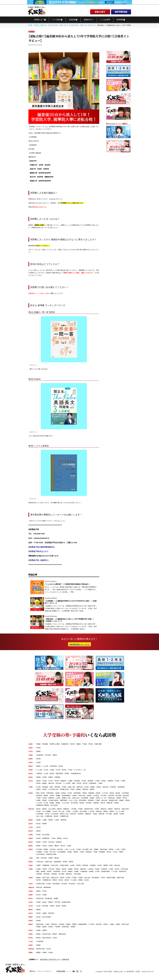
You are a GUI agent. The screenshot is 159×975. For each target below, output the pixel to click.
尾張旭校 (88, 852)
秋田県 (30, 759)
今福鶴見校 (83, 871)
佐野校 (67, 773)
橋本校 (110, 809)
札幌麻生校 (65, 744)
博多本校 (54, 924)
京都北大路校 (64, 865)
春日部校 (77, 780)
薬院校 (45, 926)
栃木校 (52, 773)
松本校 (38, 838)
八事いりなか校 (70, 849)
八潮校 (100, 783)
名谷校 (87, 880)
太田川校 (52, 849)
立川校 (70, 793)
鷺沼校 (116, 813)
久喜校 (117, 780)
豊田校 (111, 849)
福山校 (45, 902)
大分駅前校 (39, 941)
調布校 (89, 795)
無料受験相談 (121, 12)
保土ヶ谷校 (39, 816)
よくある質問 (105, 20)
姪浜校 (106, 924)
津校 (37, 858)
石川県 (30, 827)
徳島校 (38, 909)
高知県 (30, 921)
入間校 (123, 780)
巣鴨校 (58, 795)
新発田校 (63, 820)
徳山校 (58, 905)
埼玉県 (30, 781)
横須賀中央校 (89, 809)
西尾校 (76, 852)
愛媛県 (30, 917)
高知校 (38, 920)
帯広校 (91, 744)
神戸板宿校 (95, 877)
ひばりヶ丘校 (73, 800)
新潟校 (38, 820)
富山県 (30, 824)
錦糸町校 (39, 795)
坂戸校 (85, 783)
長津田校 (80, 813)
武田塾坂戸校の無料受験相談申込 (41, 547)
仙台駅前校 (39, 755)
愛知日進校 (103, 849)
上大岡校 (75, 811)
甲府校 (38, 834)
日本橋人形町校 (53, 800)
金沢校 (38, 827)
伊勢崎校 (57, 777)
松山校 (38, 917)
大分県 (30, 941)
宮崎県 (30, 945)
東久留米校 (74, 802)
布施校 (91, 871)
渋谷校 (45, 798)
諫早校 (55, 934)
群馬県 (30, 777)
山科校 (72, 865)
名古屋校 (39, 849)
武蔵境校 (96, 802)
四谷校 (112, 793)
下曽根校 (57, 926)
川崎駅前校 (48, 816)
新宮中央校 (125, 924)
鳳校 (37, 871)
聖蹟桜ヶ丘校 (66, 798)
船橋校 (93, 787)
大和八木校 (80, 883)
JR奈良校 (72, 883)
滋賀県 (30, 862)
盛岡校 (38, 751)
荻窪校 (118, 793)
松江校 (38, 894)
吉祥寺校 (111, 795)
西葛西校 (91, 793)
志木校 (84, 780)
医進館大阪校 (105, 871)
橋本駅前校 (47, 887)
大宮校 (45, 780)
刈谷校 (79, 849)
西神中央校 (120, 877)
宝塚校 (80, 877)
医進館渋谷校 (113, 800)
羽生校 (79, 783)
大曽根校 (39, 852)
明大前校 (118, 795)
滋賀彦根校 (57, 861)
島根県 (30, 895)
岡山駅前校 (48, 898)
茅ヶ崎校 (109, 813)
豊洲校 (58, 802)
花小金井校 (54, 805)
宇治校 (100, 865)
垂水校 (67, 880)
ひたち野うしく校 (79, 769)
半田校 (123, 849)
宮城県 (30, 755)
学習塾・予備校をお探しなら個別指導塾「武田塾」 (124, 971)
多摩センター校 (101, 798)
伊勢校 (51, 858)
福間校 (73, 926)
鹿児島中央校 (40, 948)
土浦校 (52, 769)
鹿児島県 (31, 949)
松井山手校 (54, 865)
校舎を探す (100, 12)
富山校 (38, 823)
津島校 (121, 852)
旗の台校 (104, 800)
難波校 (70, 871)
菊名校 (56, 816)
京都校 (38, 865)
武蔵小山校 (75, 798)
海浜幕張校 (121, 787)
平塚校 (80, 809)
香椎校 (68, 924)
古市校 (97, 871)
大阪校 (38, 869)
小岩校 (38, 798)
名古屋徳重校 (61, 852)
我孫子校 (85, 789)
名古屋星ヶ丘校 (87, 849)
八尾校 (111, 869)
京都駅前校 (46, 865)
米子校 (45, 891)
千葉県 (30, 787)
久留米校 (61, 924)
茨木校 (117, 869)
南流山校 (105, 787)
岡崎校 (46, 849)
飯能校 (45, 783)
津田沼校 (57, 787)
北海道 (30, 744)
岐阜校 (38, 842)
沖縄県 (30, 952)
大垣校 (45, 842)
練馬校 (46, 795)
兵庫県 (30, 878)
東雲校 (116, 802)
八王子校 (105, 793)
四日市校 (44, 858)
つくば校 (39, 769)
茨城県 (30, 770)
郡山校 (61, 766)
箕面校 (43, 871)
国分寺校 (126, 795)
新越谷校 (63, 780)
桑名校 (57, 858)
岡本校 (55, 880)
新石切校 (46, 874)
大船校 (95, 813)
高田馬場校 (77, 793)
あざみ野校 (52, 809)
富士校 (63, 845)
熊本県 (30, 938)
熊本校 (38, 937)
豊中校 (76, 869)
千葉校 (64, 787)
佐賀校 (38, 930)
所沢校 (57, 780)
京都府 (30, 865)
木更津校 (113, 787)
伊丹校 (68, 877)
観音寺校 (51, 913)
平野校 (45, 869)
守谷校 (70, 769)
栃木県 (30, 773)
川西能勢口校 (47, 880)
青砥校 (121, 800)
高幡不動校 (63, 800)
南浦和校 (90, 780)
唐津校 (45, 930)
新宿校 (85, 793)
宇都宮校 (39, 773)
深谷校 (38, 783)
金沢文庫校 (83, 811)
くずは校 (114, 871)
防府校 (64, 905)
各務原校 (59, 842)
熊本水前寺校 (47, 937)
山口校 (38, 905)
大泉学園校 (84, 798)
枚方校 (64, 869)
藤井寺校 (69, 874)
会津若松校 (53, 766)
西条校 (51, 902)
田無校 (92, 798)
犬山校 (115, 852)
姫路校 (38, 877)
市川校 (38, 787)
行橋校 (118, 924)
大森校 (38, 800)
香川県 (30, 913)
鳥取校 (38, 891)
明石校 (62, 877)
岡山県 (30, 898)
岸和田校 (104, 869)
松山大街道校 (47, 917)
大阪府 (30, 869)
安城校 (70, 852)
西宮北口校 (54, 877)
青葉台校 (103, 809)
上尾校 (97, 780)
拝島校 (119, 798)
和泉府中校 (122, 871)
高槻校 (70, 869)
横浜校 (45, 809)
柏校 (51, 787)
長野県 (30, 838)
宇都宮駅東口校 (76, 773)
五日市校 (57, 902)
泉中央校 (48, 755)
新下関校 (45, 905)
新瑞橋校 (102, 852)
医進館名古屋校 (51, 854)
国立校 (103, 802)
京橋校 (76, 871)
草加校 (103, 780)
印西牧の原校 (64, 789)
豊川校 (109, 852)
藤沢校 (59, 809)
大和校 (97, 809)
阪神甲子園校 (111, 877)
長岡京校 (85, 865)
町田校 (64, 793)
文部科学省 (65, 959)
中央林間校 (39, 813)
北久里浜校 (54, 813)
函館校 (79, 744)
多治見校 (51, 842)
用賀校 (45, 800)
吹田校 (49, 871)
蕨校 (73, 783)
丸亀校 (45, 913)
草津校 (65, 861)
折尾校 (51, 926)
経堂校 (82, 802)
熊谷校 (38, 780)
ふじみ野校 (66, 783)
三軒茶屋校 (125, 793)
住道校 (97, 869)
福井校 (38, 831)
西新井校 (109, 802)
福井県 (30, 831)
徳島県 (30, 909)
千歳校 (85, 744)
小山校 (46, 773)
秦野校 (112, 811)
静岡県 (30, 846)
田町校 (98, 793)
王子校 (46, 802)
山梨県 (30, 835)
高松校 (38, 913)
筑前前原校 (65, 926)
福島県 (30, 766)
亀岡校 (106, 865)
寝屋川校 (83, 869)
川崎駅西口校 (64, 816)
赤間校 (38, 926)
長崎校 (38, 934)
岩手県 (30, 751)
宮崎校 (38, 945)
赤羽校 (74, 795)
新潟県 (30, 820)
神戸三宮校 (46, 877)
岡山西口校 (39, 898)
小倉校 (47, 924)
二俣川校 (91, 811)
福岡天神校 (39, 924)
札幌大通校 (98, 744)
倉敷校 (56, 898)
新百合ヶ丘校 (64, 813)
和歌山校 (39, 887)
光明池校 (54, 874)
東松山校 (51, 783)
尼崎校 (80, 880)
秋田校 (38, 758)
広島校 (38, 902)
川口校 (51, 780)
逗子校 (47, 813)
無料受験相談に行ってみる (79, 644)
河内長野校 (56, 871)
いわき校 (45, 766)
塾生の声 (31, 31)
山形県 (30, 762)
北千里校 (61, 874)
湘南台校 (99, 811)
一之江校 (39, 802)
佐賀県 (30, 930)
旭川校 (72, 744)
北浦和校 (110, 780)
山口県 (30, 906)
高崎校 (38, 777)
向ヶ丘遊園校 (47, 811)
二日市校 (91, 924)
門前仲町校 (50, 793)
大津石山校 (39, 861)
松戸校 (87, 787)
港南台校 (117, 809)
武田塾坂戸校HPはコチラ (38, 551)
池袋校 (57, 793)
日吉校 (38, 811)
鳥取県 (30, 891)
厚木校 (38, 809)
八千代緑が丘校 (53, 789)
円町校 (79, 865)
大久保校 (73, 880)
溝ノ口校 (61, 811)
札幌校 (38, 744)
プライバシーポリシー (44, 971)
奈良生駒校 (56, 883)
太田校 (45, 777)
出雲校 (45, 894)
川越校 (70, 780)
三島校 (69, 845)
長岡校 (51, 820)
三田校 (103, 877)
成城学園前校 (66, 795)
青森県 (30, 748)
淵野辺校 (101, 813)
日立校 (58, 769)
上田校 (53, 838)
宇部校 (52, 905)
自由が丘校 (81, 795)
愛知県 (30, 849)
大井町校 (96, 795)
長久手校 (52, 852)
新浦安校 (45, 787)
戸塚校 (68, 811)
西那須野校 (59, 773)
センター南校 (120, 811)
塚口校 (61, 880)
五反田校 (88, 802)
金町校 (52, 795)
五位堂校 (64, 883)
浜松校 (45, 845)
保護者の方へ (89, 20)
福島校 (38, 766)
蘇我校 (92, 789)
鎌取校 (79, 789)
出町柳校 (93, 865)
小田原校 (73, 809)
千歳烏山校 (111, 798)
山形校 (38, 762)
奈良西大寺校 (40, 883)
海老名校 (73, 813)
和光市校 (59, 783)
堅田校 (71, 861)
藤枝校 (57, 845)
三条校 (57, 820)
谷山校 (49, 948)
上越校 (45, 820)
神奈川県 (31, 809)
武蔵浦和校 (92, 783)
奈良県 (30, 884)
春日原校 (99, 924)
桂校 (111, 865)
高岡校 (45, 823)
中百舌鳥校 (77, 874)
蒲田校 (128, 800)
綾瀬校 (52, 802)
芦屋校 (74, 877)
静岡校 (38, 845)
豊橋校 (96, 849)
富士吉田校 (46, 834)
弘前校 (38, 747)
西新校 (74, 924)
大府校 (82, 852)
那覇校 (38, 952)
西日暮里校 (82, 800)
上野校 (58, 798)
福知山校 (117, 865)
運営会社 (32, 971)
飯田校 (59, 838)
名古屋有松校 (40, 854)
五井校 (72, 789)
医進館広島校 (66, 902)
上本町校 (90, 869)
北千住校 (103, 795)
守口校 (64, 871)
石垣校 (51, 952)
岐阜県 (30, 842)
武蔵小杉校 (125, 809)
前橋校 (51, 777)
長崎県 (30, 934)
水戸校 (46, 769)
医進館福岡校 (82, 924)
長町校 (55, 755)
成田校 (99, 787)
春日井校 (60, 849)
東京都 (30, 793)
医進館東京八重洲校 (42, 805)
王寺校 (49, 883)
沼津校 (51, 845)
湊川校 (38, 880)
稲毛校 (45, 789)
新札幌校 (45, 744)
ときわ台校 (65, 802)
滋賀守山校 (48, 861)
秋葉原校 (91, 800)
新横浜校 (66, 809)
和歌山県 (31, 887)
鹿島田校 (88, 813)
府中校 (125, 798)
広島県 (30, 902)
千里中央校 (124, 869)
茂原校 (38, 789)
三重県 (30, 858)
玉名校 (55, 937)
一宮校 (117, 849)
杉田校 (122, 813)
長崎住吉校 (62, 934)
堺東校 (58, 869)
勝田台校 (80, 787)
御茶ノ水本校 (40, 793)
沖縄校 (45, 952)
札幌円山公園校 (55, 744)
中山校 (55, 811)
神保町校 (51, 798)
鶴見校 (106, 811)
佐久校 (65, 838)
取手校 (64, 769)
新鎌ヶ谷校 (71, 787)
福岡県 (30, 924)
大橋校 (112, 924)
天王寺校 (51, 869)
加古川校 (87, 877)
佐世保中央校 (47, 934)
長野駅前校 (46, 838)
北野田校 (39, 874)
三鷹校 (98, 800)
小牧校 (46, 852)
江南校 (95, 852)
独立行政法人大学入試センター (50, 959)
